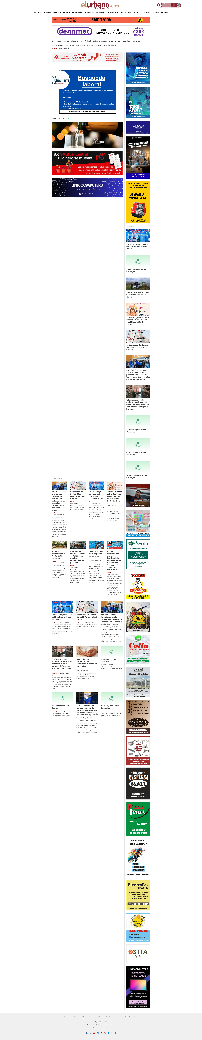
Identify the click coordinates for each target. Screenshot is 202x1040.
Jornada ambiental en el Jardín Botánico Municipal (59, 554)
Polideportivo (78, 12)
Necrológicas (127, 12)
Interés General (114, 12)
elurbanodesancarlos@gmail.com (101, 1028)
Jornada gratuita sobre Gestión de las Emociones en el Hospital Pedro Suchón (115, 496)
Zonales (48, 12)
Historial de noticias (79, 1017)
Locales (39, 12)
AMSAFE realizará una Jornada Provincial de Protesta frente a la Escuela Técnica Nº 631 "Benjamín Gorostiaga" (114, 560)
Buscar (166, 12)
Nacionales (102, 12)
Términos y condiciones (95, 1017)
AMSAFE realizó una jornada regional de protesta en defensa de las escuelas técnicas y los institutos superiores (59, 501)
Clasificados (109, 1017)
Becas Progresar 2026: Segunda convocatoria (96, 553)
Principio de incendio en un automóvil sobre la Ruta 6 (137, 294)
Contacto (67, 1017)
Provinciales (90, 12)
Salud (137, 12)
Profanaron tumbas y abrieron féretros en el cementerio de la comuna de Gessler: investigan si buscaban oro (62, 665)
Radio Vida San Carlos (131, 1017)
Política (68, 12)
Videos (157, 12)
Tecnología (147, 12)
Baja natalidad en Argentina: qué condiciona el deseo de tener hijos (86, 662)
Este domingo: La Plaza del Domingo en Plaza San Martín (96, 495)
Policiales (58, 12)
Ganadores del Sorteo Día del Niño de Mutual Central (77, 495)
